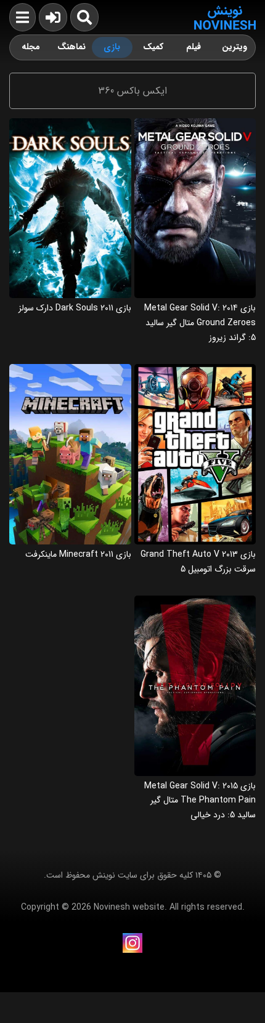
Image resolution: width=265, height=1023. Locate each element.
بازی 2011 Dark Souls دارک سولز (74, 308)
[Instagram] (132, 943)
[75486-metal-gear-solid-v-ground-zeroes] (195, 123)
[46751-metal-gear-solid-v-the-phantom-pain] (195, 600)
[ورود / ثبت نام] (53, 17)
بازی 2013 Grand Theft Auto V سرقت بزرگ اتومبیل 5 (198, 562)
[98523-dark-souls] (70, 123)
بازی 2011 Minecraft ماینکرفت (78, 554)
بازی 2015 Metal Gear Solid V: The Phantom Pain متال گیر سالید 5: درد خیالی (200, 800)
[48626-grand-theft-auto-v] (195, 368)
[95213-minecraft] (70, 368)
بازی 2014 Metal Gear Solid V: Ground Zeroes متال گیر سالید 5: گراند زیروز (200, 322)
